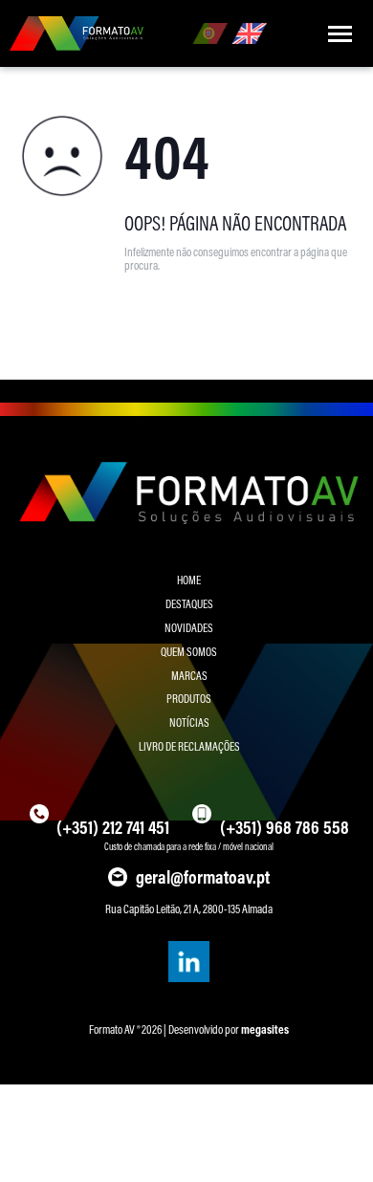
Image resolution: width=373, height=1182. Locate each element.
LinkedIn (188, 961)
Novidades (189, 627)
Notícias (189, 722)
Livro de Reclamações (189, 746)
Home (189, 579)
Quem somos (189, 651)
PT (210, 33)
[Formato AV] (76, 33)
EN (249, 33)
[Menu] (339, 33)
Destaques (189, 603)
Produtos (188, 698)
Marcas (189, 675)
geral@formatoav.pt (203, 876)
